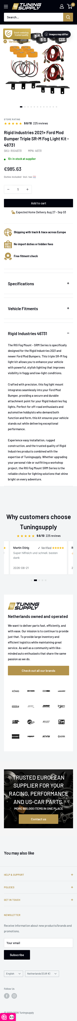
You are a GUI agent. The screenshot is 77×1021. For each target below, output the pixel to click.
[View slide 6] (37, 106)
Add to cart (38, 203)
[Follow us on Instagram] (14, 996)
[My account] (62, 6)
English (10, 973)
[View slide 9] (47, 106)
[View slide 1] (21, 106)
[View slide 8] (43, 106)
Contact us (38, 819)
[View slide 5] (34, 106)
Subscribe (17, 955)
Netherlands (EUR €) (38, 973)
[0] (69, 6)
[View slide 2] (24, 106)
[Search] (68, 17)
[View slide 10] (50, 106)
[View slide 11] (53, 106)
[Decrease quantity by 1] (8, 189)
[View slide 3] (28, 106)
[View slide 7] (40, 106)
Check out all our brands (38, 670)
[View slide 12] (56, 106)
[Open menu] (6, 6)
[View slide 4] (31, 106)
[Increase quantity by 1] (27, 189)
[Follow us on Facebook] (6, 996)
